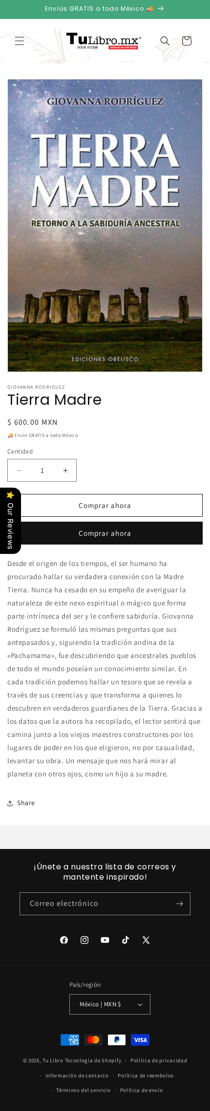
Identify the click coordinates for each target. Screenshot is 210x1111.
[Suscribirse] (179, 903)
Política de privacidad (158, 1060)
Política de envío (141, 1090)
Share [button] (26, 802)
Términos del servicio (83, 1090)
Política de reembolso (146, 1075)
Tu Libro (52, 1060)
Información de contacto (77, 1075)
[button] (19, 41)
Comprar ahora (105, 533)
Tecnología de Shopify (93, 1060)
